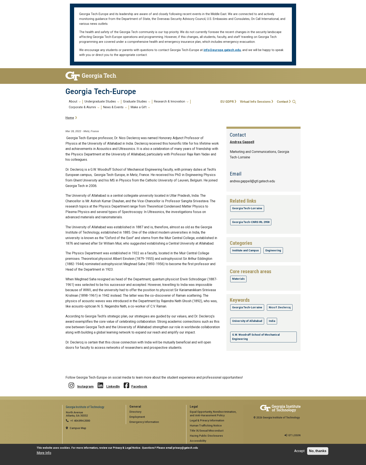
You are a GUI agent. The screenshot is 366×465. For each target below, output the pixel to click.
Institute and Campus (245, 250)
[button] (294, 101)
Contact (282, 102)
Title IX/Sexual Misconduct (206, 430)
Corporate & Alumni (83, 107)
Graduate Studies (135, 101)
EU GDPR (227, 102)
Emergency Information (144, 421)
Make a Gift (139, 107)
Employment (137, 416)
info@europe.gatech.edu (222, 50)
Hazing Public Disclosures (206, 435)
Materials (238, 278)
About (73, 101)
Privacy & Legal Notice (126, 447)
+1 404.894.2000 (80, 420)
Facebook (139, 387)
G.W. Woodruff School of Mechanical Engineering (256, 336)
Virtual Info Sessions (255, 102)
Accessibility (198, 440)
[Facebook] (126, 382)
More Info (44, 453)
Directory (135, 411)
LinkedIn (113, 387)
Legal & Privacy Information (207, 420)
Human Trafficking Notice (206, 425)
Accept (299, 451)
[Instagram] (71, 382)
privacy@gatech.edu (185, 447)
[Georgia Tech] (92, 76)
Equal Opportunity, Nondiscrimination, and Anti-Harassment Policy (213, 413)
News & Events (113, 107)
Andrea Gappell (242, 142)
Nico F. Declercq (280, 307)
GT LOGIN (294, 435)
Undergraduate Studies (101, 101)
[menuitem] (142, 104)
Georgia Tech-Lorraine (247, 208)
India (272, 320)
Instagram (85, 387)
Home (69, 118)
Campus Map (78, 428)
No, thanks (317, 451)
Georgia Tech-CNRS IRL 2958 (250, 222)
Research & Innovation (170, 101)
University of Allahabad (247, 320)
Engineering (273, 250)
